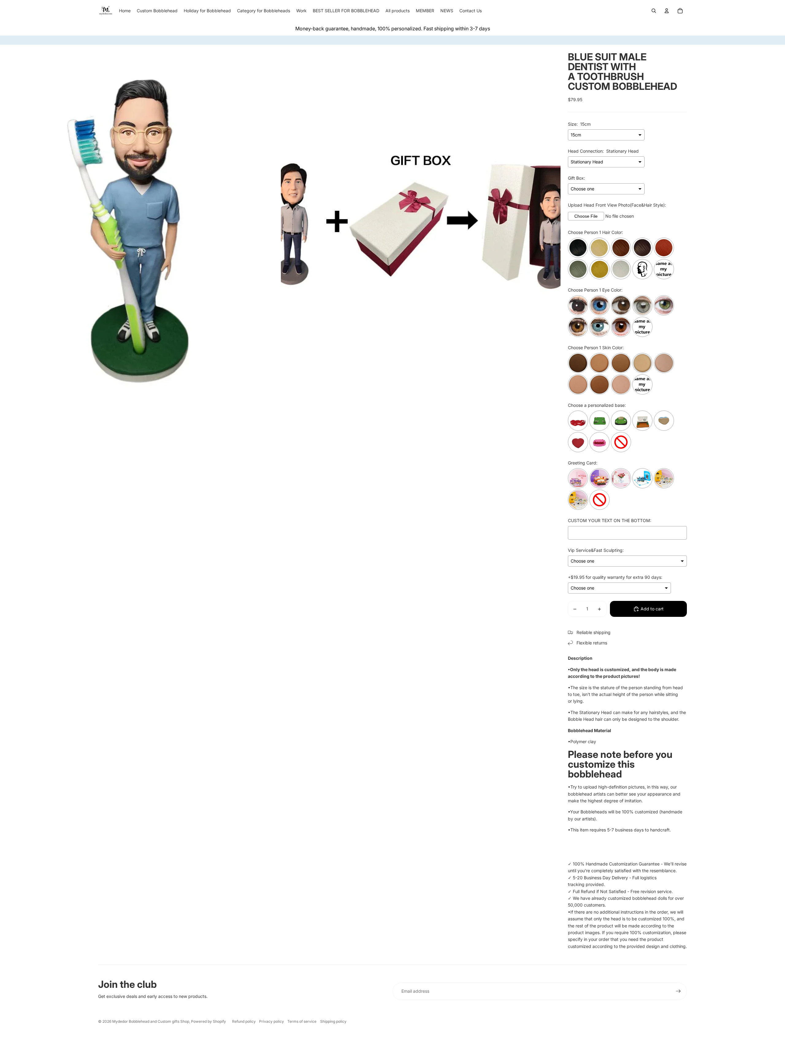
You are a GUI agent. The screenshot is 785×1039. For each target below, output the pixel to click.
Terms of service (301, 1021)
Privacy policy (271, 1021)
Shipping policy (333, 1021)
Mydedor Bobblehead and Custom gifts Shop (150, 1021)
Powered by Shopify (208, 1021)
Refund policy (244, 1021)
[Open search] (654, 10)
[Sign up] (678, 991)
